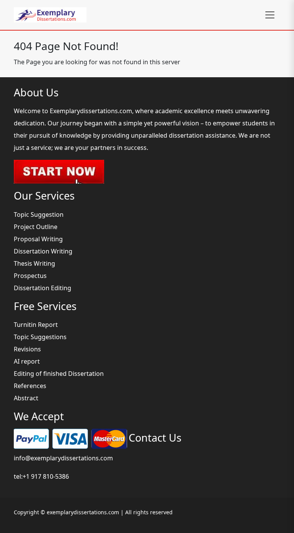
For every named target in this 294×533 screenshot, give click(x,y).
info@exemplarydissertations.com (63, 458)
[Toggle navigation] (270, 15)
